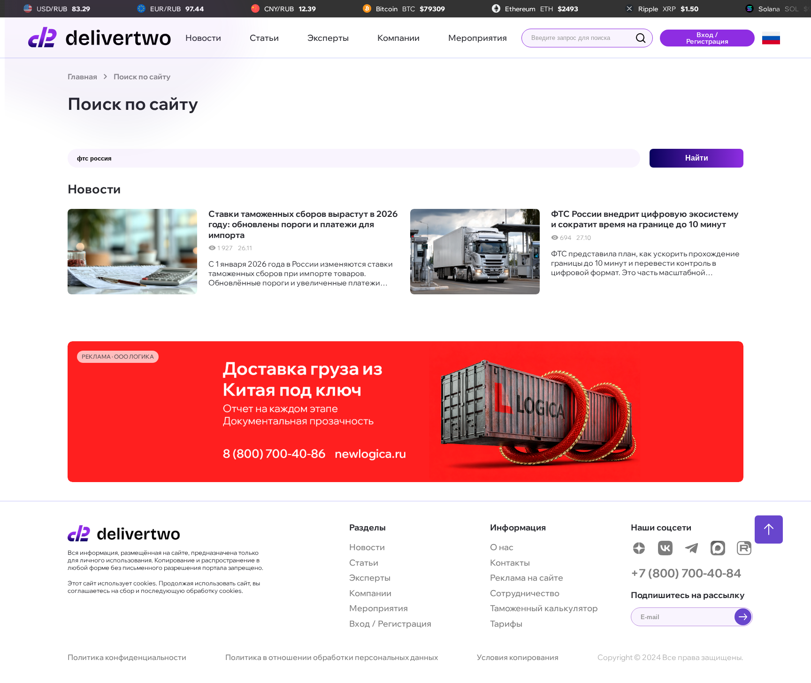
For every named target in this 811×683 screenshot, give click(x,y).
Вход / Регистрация (707, 38)
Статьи (264, 37)
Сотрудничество (524, 593)
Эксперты (328, 37)
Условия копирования (518, 657)
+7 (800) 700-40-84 (686, 573)
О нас (501, 547)
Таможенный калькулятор (544, 608)
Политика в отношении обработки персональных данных (331, 657)
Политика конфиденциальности (127, 657)
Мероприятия (477, 37)
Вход (359, 623)
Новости (203, 37)
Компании (398, 37)
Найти (696, 158)
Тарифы (506, 623)
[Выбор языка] (771, 38)
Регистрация (404, 623)
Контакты (510, 562)
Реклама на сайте (526, 577)
